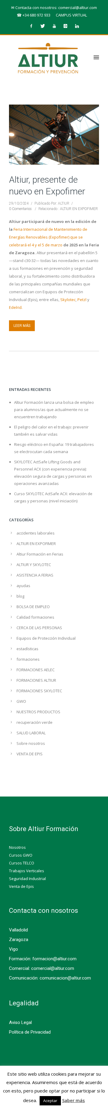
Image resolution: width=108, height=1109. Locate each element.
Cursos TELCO (21, 863)
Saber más (73, 1100)
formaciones (28, 659)
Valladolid (18, 930)
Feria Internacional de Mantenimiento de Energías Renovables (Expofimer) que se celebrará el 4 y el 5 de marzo (48, 237)
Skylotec (68, 299)
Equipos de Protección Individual (46, 638)
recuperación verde (34, 722)
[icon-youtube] (55, 26)
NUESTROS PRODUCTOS (38, 711)
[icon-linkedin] (77, 26)
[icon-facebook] (32, 26)
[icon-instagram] (67, 26)
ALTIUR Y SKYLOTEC (33, 564)
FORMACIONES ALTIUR (36, 680)
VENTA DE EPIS (29, 754)
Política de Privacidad (30, 1032)
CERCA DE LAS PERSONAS (39, 627)
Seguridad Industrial (27, 878)
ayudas (23, 585)
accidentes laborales (35, 533)
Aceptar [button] (50, 1100)
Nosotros (17, 847)
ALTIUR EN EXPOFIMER (78, 209)
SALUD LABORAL (31, 733)
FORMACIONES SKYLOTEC (39, 690)
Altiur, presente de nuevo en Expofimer (47, 185)
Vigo (13, 949)
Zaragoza (18, 939)
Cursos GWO (20, 855)
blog (20, 596)
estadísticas (27, 648)
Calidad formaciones (35, 617)
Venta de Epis (21, 886)
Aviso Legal (20, 1022)
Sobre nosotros (30, 743)
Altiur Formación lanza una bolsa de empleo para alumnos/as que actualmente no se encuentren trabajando (54, 409)
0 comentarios (20, 209)
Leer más (22, 326)
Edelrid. (15, 307)
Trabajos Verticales (26, 870)
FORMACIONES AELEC (35, 669)
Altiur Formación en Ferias (39, 554)
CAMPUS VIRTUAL (71, 15)
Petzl (81, 299)
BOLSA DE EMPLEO (33, 606)
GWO (21, 701)
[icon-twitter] (44, 26)
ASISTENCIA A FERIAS (34, 575)
